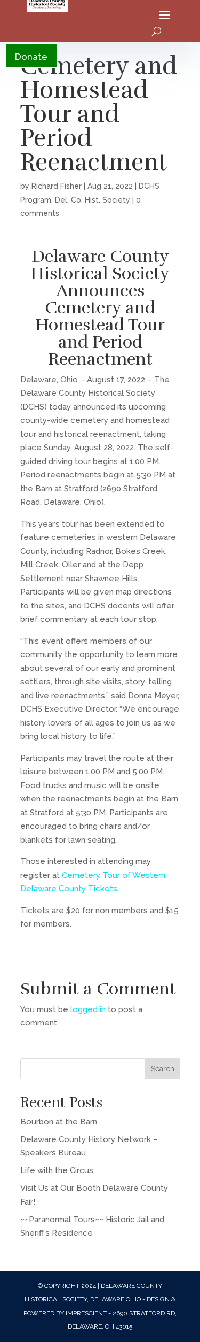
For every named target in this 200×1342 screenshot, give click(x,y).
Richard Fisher (56, 186)
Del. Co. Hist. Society (92, 200)
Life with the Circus (56, 1170)
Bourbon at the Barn (58, 1122)
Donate (31, 56)
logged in (88, 1009)
